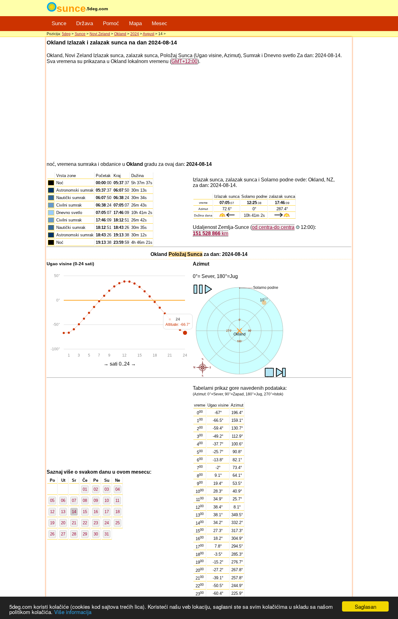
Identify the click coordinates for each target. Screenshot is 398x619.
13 (63, 511)
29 (85, 534)
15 (85, 511)
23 (96, 523)
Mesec (159, 23)
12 (52, 511)
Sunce (59, 23)
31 (106, 534)
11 (117, 500)
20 (63, 523)
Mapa (135, 23)
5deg (66, 34)
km (210, 233)
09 (96, 500)
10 (106, 500)
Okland (120, 34)
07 (74, 500)
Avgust (148, 34)
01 (85, 489)
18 (117, 511)
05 (52, 500)
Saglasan (365, 606)
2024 (134, 34)
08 (85, 500)
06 (63, 500)
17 (106, 511)
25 (117, 523)
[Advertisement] (199, 113)
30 (96, 534)
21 (74, 523)
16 (96, 511)
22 (85, 523)
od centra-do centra (273, 227)
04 (117, 489)
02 (96, 489)
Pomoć (111, 23)
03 (106, 489)
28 (74, 534)
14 (74, 511)
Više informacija (72, 612)
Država (84, 23)
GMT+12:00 (184, 61)
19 (52, 523)
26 (52, 534)
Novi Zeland (100, 34)
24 (106, 523)
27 (63, 534)
